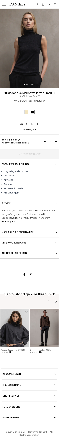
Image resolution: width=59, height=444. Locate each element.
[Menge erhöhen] (55, 141)
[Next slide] (56, 301)
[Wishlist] (54, 4)
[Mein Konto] (43, 4)
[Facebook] (24, 274)
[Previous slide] (48, 301)
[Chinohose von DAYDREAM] (44, 328)
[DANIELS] (17, 4)
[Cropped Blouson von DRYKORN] (14, 328)
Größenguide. (9, 221)
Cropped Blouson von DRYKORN (13, 350)
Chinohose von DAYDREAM (40, 350)
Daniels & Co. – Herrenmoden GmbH (31, 432)
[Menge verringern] (44, 141)
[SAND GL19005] (26, 112)
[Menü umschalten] (4, 4)
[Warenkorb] (49, 4)
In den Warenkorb (29, 154)
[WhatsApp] (31, 274)
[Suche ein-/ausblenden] (37, 4)
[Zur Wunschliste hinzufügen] (26, 311)
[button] (21, 124)
